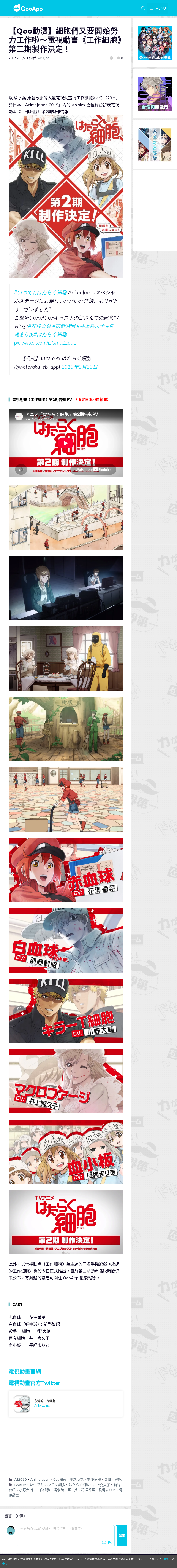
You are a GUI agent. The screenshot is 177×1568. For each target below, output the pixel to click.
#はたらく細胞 (50, 334)
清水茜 (59, 1490)
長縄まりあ (107, 1490)
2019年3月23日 (80, 367)
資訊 (118, 1479)
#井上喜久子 (90, 326)
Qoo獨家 (59, 1479)
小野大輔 (26, 1490)
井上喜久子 (101, 1485)
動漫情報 (94, 1479)
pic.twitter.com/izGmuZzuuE (45, 343)
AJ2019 (20, 1479)
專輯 (107, 1479)
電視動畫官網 (25, 1371)
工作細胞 (43, 1490)
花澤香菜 (88, 1490)
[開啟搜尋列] (143, 8)
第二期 (72, 1490)
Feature (20, 1485)
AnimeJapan (39, 1479)
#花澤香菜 (39, 326)
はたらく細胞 (79, 1485)
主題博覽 (77, 1479)
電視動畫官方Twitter (35, 1383)
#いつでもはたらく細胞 (40, 292)
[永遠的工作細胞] (66, 1404)
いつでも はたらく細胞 (47, 1485)
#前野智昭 (63, 326)
